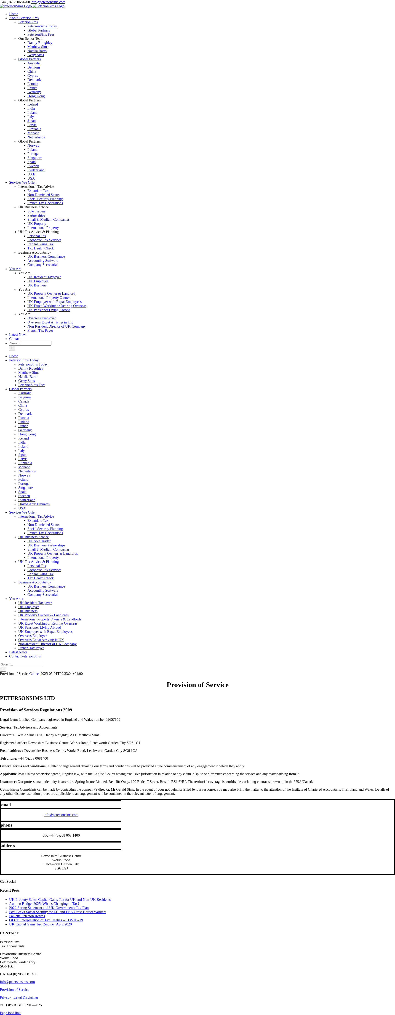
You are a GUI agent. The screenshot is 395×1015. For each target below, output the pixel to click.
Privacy (5, 997)
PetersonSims (28, 22)
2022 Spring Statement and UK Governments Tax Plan (49, 908)
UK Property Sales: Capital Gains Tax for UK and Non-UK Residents (60, 899)
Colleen (34, 674)
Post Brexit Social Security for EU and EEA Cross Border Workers (57, 912)
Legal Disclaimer (25, 997)
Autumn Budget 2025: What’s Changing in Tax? (44, 904)
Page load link (10, 1013)
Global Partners (29, 59)
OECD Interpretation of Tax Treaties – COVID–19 (46, 920)
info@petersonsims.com (48, 2)
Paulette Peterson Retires (27, 916)
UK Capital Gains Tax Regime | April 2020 (40, 924)
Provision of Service (14, 989)
